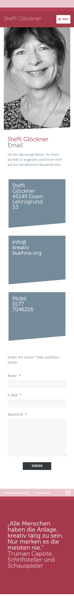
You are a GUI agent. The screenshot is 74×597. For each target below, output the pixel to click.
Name (14, 376)
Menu (65, 19)
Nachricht (17, 414)
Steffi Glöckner (23, 18)
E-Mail (14, 395)
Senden (37, 466)
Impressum (43, 493)
